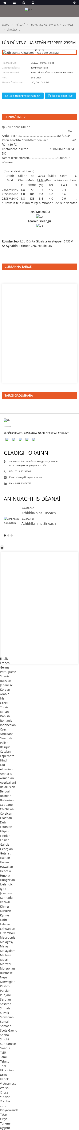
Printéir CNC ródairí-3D (35, 246)
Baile (6, 25)
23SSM (12, 30)
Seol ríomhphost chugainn (24, 95)
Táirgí (19, 25)
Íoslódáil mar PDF (62, 95)
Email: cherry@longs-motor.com (26, 477)
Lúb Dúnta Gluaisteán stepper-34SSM (46, 241)
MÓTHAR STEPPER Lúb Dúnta (51, 25)
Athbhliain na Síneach (38, 513)
